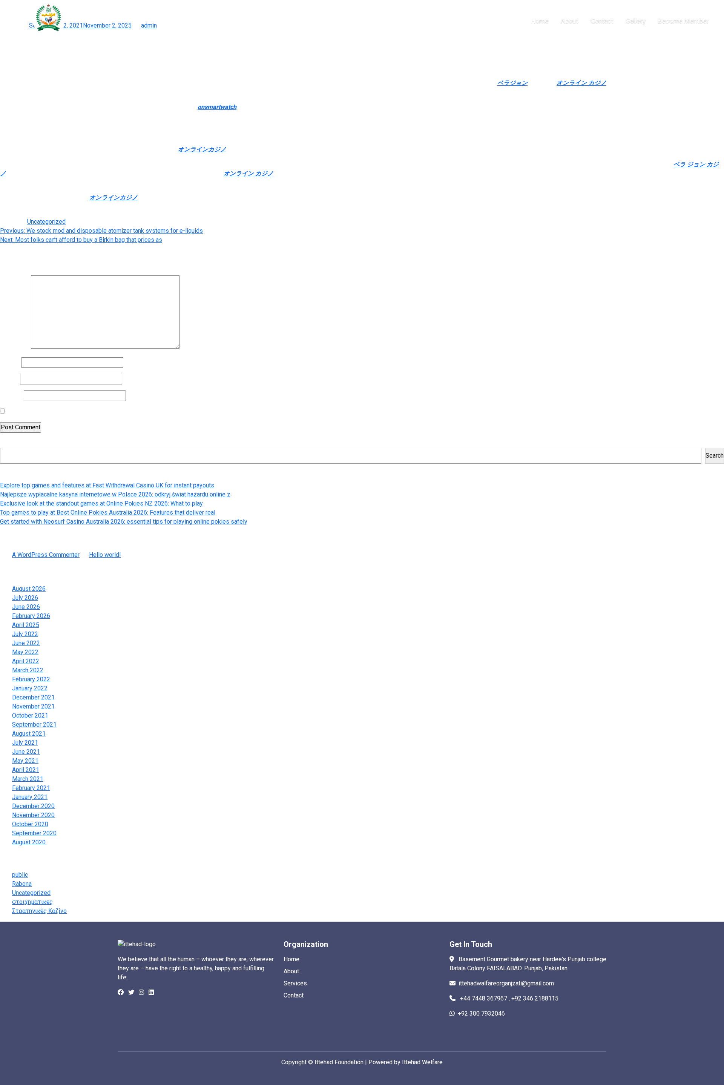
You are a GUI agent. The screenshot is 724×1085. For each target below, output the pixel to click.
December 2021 (33, 697)
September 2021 (34, 724)
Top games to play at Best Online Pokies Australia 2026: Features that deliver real (107, 512)
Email (9, 379)
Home (291, 959)
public (20, 874)
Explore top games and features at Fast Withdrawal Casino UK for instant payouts (107, 485)
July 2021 (25, 742)
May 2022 (25, 652)
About (291, 971)
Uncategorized (46, 221)
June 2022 (26, 643)
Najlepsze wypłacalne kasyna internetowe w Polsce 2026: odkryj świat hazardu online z (115, 494)
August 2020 (29, 842)
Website (11, 395)
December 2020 (33, 806)
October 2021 (30, 715)
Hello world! (105, 554)
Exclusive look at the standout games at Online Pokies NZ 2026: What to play (101, 503)
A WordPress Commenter (46, 554)
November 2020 (33, 815)
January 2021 (30, 797)
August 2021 (29, 733)
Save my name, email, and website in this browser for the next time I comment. (109, 411)
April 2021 (25, 769)
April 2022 (25, 661)
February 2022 (31, 679)
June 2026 (26, 606)
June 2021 (26, 751)
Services (295, 983)
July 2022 (25, 634)
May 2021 (25, 760)
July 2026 (25, 597)
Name (10, 362)
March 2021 (27, 778)
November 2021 (33, 706)
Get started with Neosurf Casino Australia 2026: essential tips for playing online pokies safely (123, 521)
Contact (294, 995)
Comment (14, 346)
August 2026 (29, 588)
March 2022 (27, 670)
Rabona (22, 883)
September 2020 (34, 833)
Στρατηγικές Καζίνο (39, 910)
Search (9, 443)
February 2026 (31, 615)
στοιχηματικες (32, 901)
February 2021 (31, 787)
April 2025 (25, 625)
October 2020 (30, 824)
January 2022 (30, 688)
